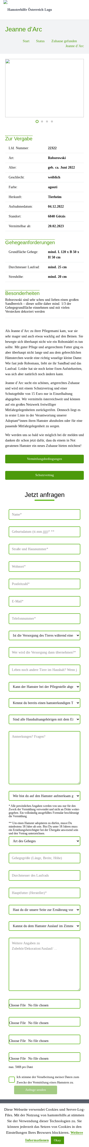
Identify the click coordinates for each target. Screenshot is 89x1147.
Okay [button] (57, 1140)
